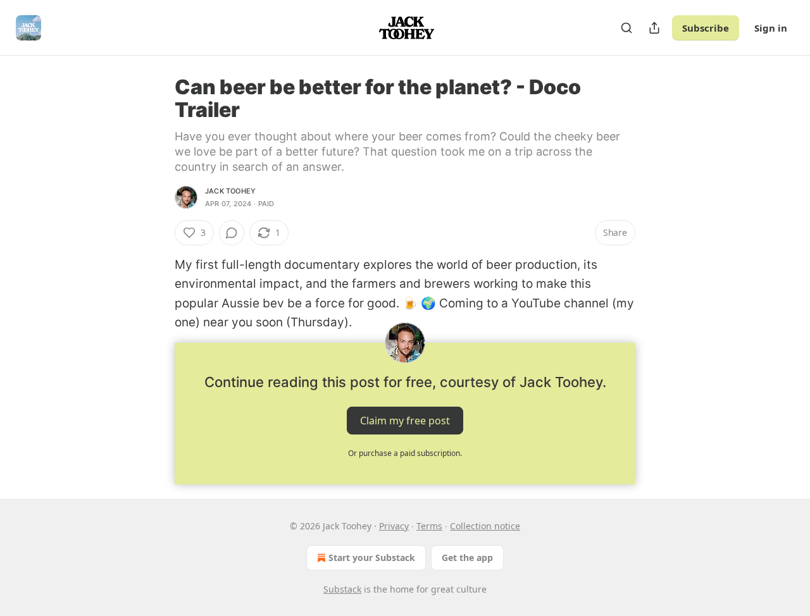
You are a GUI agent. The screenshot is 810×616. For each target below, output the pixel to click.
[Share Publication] (654, 27)
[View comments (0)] (231, 232)
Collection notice (485, 526)
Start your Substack (371, 557)
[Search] (626, 27)
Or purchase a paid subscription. (405, 453)
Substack (342, 589)
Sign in (770, 28)
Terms (429, 526)
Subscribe (705, 28)
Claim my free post (405, 420)
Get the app (467, 557)
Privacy (394, 526)
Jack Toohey (230, 191)
